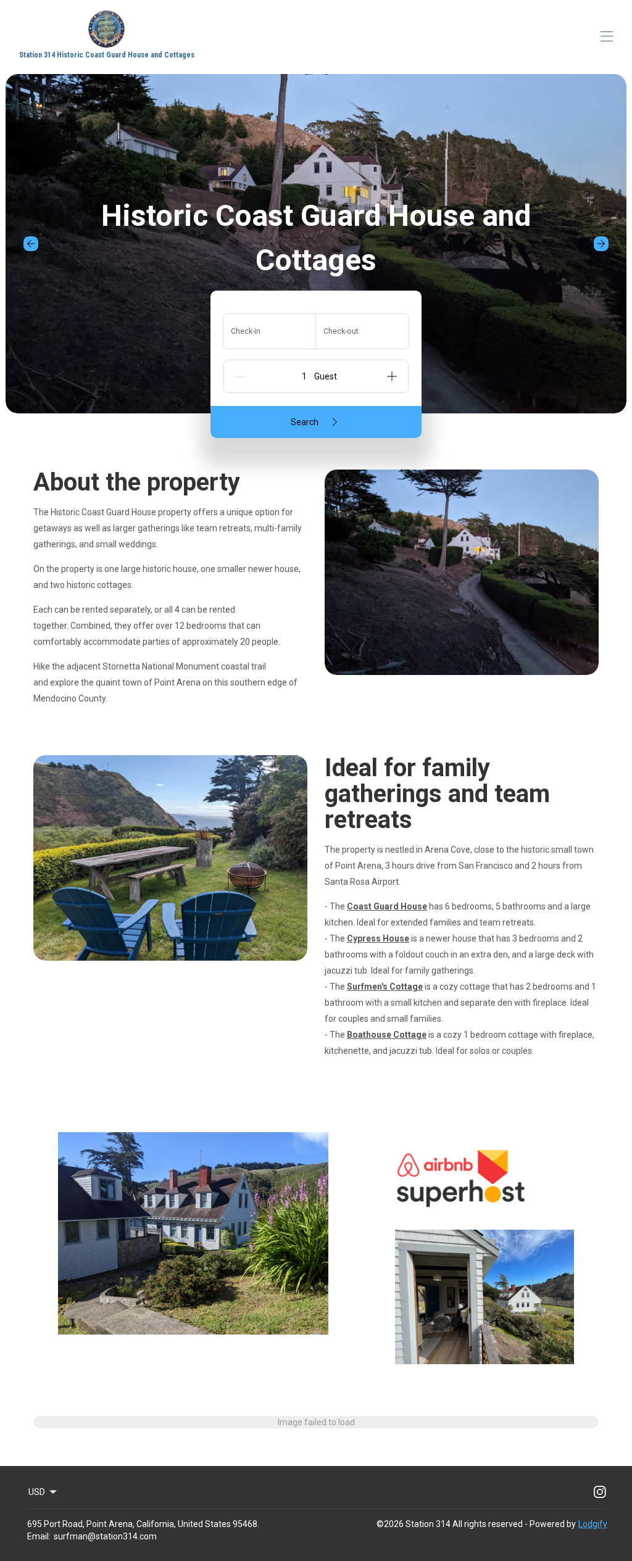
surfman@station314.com (105, 1536)
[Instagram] (599, 1491)
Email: (39, 1536)
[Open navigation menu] (607, 36)
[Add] (392, 376)
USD (36, 1492)
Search (304, 422)
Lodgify (592, 1524)
